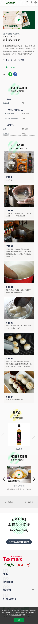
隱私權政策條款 (16, 615)
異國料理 (16, 34)
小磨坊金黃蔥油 (8, 113)
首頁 (4, 34)
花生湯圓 (6, 103)
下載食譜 (12, 67)
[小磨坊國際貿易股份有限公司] (12, 560)
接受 (19, 620)
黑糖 (4, 129)
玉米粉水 (6, 134)
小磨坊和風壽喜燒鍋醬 (10, 118)
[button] (2, 436)
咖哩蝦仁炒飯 (19, 486)
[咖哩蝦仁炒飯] (19, 474)
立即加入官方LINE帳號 (19, 541)
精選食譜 (9, 34)
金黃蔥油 (19, 449)
